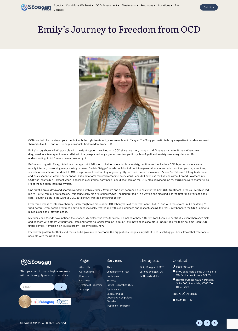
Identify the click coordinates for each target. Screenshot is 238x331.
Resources (147, 5)
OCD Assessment (106, 5)
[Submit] (60, 286)
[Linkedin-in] (207, 323)
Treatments (129, 5)
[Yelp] (214, 323)
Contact (59, 9)
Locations (164, 5)
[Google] (199, 323)
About (57, 5)
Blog (177, 5)
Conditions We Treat (78, 5)
